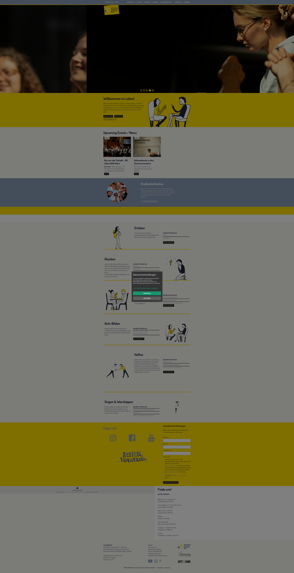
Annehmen (147, 293)
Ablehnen (147, 298)
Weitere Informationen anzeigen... (146, 288)
